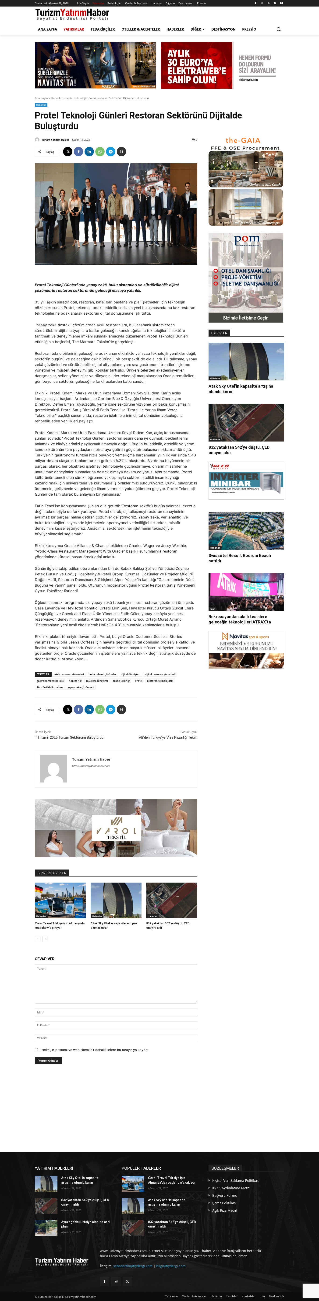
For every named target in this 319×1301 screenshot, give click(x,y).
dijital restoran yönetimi (160, 674)
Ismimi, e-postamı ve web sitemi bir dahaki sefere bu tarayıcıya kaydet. (95, 1050)
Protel (138, 680)
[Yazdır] (121, 151)
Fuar (212, 608)
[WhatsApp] (100, 151)
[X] (268, 3)
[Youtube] (281, 3)
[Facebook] (255, 3)
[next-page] (45, 939)
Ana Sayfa (41, 98)
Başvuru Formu (224, 1195)
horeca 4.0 (75, 680)
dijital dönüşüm (130, 674)
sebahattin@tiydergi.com (132, 1266)
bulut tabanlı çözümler (102, 674)
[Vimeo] (275, 3)
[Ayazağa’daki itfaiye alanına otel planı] (46, 1228)
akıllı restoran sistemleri (69, 674)
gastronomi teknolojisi (50, 680)
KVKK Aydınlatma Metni (231, 1188)
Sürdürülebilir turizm (50, 687)
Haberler (57, 98)
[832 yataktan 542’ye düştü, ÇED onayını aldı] (171, 900)
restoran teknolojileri (160, 680)
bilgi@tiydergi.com (170, 1266)
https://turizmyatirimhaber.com (91, 766)
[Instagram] (262, 3)
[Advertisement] (116, 1108)
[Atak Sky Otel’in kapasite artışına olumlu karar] (116, 900)
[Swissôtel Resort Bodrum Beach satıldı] (246, 531)
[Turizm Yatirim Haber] (38, 139)
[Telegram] (110, 151)
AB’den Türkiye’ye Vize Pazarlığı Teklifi (168, 737)
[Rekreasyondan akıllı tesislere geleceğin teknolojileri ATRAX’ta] (246, 592)
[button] (278, 29)
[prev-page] (38, 939)
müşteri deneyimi (97, 680)
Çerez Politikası (224, 1202)
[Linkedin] (89, 151)
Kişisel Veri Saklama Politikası (235, 1180)
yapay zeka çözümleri (80, 687)
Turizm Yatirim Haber (55, 139)
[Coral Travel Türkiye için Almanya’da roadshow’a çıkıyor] (60, 900)
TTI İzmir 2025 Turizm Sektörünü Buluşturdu (69, 737)
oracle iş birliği (121, 680)
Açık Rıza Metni (224, 1210)
